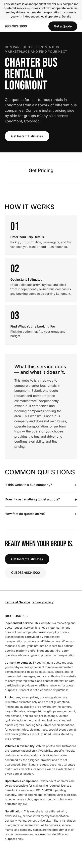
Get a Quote (63, 26)
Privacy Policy (43, 602)
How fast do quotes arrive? (41, 513)
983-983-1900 (16, 26)
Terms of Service (17, 602)
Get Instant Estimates (27, 136)
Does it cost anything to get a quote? (41, 499)
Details (66, 16)
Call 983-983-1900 (25, 573)
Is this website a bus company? (41, 484)
